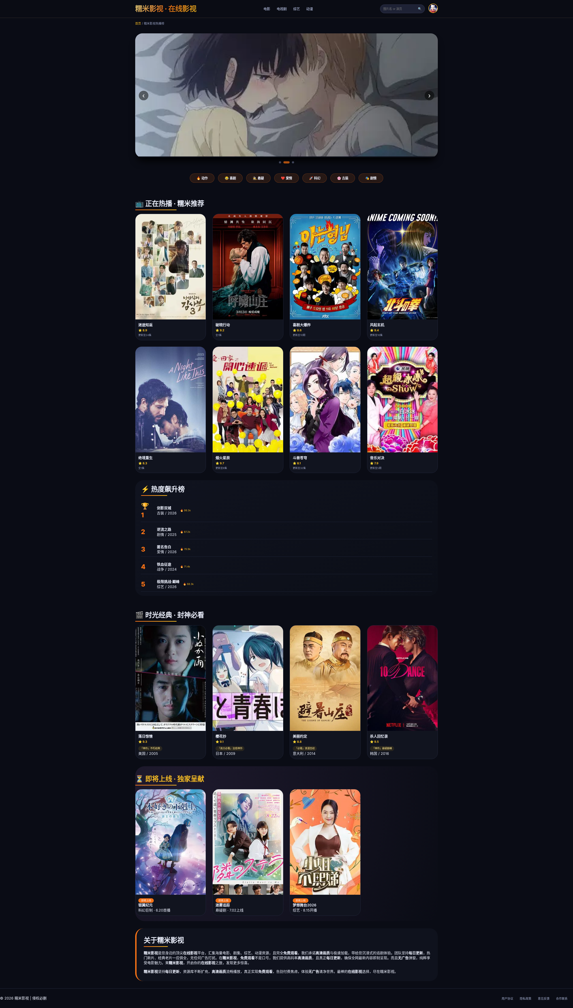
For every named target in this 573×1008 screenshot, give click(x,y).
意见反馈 (543, 998)
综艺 (296, 9)
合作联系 (562, 998)
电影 (266, 9)
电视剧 (282, 9)
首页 (138, 23)
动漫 (309, 9)
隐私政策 (525, 998)
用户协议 (507, 998)
